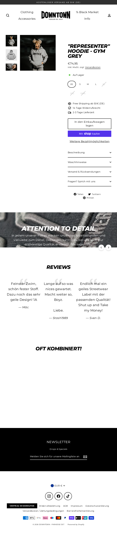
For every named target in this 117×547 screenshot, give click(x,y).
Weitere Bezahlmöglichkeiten (90, 141)
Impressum (77, 506)
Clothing (27, 12)
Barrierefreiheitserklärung (80, 511)
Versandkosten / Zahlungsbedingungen (43, 511)
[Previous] (101, 247)
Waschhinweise (77, 162)
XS (71, 84)
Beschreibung (76, 152)
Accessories (27, 18)
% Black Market (87, 12)
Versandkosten (92, 67)
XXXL (83, 93)
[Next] (108, 247)
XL (104, 84)
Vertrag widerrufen (22, 506)
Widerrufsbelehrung (49, 506)
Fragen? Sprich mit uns (81, 181)
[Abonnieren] (84, 457)
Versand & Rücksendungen (84, 171)
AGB (65, 506)
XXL (72, 93)
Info (87, 18)
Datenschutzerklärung (97, 506)
